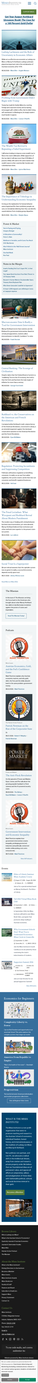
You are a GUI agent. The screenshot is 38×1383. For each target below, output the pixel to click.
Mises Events (6, 1275)
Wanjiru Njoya (23, 215)
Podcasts (10, 630)
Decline (9, 1379)
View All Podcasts (26, 859)
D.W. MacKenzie (8, 243)
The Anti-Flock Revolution (19, 775)
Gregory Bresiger (8, 231)
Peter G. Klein (7, 237)
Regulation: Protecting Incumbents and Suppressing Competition (18, 467)
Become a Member (15, 1192)
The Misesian (6, 1254)
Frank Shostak (15, 339)
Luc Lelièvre (14, 535)
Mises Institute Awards (9, 1278)
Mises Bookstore (7, 1281)
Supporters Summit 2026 (23, 962)
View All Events (31, 986)
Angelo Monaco (24, 71)
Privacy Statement (8, 1297)
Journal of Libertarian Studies (11, 1244)
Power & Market (11, 224)
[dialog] (19, 1371)
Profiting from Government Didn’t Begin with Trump (18, 99)
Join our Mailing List (8, 1334)
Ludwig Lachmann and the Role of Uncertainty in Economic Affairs (18, 53)
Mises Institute (8, 249)
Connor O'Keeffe (24, 119)
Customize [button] (5, 1375)
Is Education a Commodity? (12, 234)
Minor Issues (9, 663)
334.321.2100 (10, 1323)
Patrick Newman (11, 739)
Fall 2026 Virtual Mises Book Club (25, 900)
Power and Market (11, 772)
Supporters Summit (29, 974)
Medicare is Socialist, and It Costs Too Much (18, 240)
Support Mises (28, 12)
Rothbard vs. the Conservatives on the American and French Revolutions (18, 417)
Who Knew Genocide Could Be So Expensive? (18, 286)
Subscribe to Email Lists (9, 1291)
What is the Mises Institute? (11, 1265)
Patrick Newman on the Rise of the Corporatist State (19, 727)
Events (5, 868)
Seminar (30, 883)
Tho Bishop (18, 792)
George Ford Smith (16, 386)
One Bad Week (8, 253)
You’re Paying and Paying (12, 228)
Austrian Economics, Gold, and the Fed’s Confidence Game (18, 669)
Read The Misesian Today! (16, 616)
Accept (27, 1379)
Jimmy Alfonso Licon (17, 576)
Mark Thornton (19, 689)
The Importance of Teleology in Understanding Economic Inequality (19, 198)
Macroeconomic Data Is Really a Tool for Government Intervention (18, 324)
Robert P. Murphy (20, 736)
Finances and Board (8, 1288)
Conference (19, 974)
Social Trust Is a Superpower (15, 564)
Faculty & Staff (7, 1284)
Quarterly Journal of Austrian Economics (15, 1241)
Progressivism (11, 1089)
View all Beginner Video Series (19, 1101)
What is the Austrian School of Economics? (16, 1238)
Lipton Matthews (24, 169)
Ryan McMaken (15, 437)
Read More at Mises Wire (10, 582)
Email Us (4, 1330)
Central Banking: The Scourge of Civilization (17, 370)
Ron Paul (6, 255)
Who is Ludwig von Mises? (10, 1235)
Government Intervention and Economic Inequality (18, 833)
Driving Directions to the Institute (13, 1268)
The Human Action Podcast (14, 723)
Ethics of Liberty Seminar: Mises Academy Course (24, 875)
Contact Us (5, 1301)
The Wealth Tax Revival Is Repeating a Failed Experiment (16, 147)
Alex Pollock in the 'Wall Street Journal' (16, 247)
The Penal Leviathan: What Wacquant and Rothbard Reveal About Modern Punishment (17, 515)
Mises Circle (32, 943)
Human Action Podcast (9, 1251)
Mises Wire (13, 71)
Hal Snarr (13, 483)
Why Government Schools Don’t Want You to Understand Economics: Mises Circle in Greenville (24, 933)
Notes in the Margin (12, 264)
